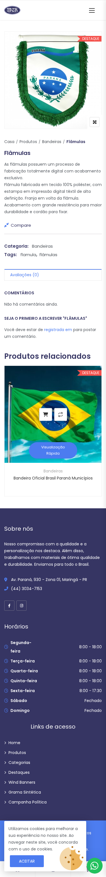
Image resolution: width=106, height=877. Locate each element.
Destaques (19, 772)
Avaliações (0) (24, 275)
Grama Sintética (24, 792)
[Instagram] (21, 605)
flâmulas (48, 255)
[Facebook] (9, 605)
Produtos (28, 141)
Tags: (10, 255)
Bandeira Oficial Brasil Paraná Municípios (53, 478)
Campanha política (27, 802)
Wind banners (21, 782)
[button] (92, 10)
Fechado (93, 700)
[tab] (53, 275)
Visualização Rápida (53, 450)
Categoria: (16, 246)
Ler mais (45, 414)
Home (14, 743)
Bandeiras (51, 141)
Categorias (19, 762)
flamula (28, 255)
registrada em (58, 329)
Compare (21, 225)
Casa (9, 141)
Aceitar (27, 861)
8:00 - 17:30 (90, 691)
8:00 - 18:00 (90, 647)
